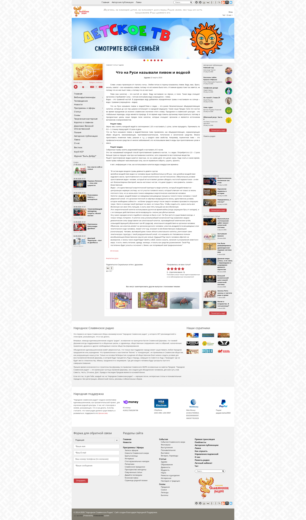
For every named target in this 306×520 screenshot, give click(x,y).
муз (101, 87)
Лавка (139, 2)
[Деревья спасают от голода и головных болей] (153, 300)
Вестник (78, 147)
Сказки (164, 490)
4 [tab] (155, 60)
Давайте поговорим (133, 475)
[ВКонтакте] (107, 268)
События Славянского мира (173, 442)
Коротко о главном (83, 122)
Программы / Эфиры (133, 448)
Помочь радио (209, 136)
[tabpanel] (153, 38)
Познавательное (168, 450)
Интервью (129, 459)
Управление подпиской (206, 454)
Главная (105, 2)
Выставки (165, 453)
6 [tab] (162, 60)
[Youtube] (204, 2)
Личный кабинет (203, 463)
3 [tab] (151, 60)
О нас (77, 143)
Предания (165, 487)
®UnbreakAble (98, 516)
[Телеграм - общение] (200, 2)
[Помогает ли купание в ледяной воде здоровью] (185, 300)
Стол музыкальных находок (137, 461)
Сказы (77, 115)
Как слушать (201, 451)
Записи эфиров (131, 450)
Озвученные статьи (133, 472)
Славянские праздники (135, 467)
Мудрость (165, 470)
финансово (103, 413)
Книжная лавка (131, 478)
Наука (163, 473)
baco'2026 (79, 515)
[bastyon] (230, 2)
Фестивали (165, 445)
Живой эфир (78, 82)
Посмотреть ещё (218, 130)
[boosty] (223, 2)
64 (96, 87)
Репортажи (129, 464)
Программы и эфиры (84, 108)
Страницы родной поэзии (136, 480)
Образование (167, 465)
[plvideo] (227, 2)
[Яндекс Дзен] (215, 2)
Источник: (114, 251)
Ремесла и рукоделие (170, 475)
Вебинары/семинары (84, 97)
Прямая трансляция (205, 439)
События (163, 439)
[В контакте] (208, 2)
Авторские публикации (123, 2)
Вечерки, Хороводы (169, 456)
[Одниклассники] (211, 2)
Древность (165, 467)
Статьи (77, 112)
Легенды (165, 492)
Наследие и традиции (170, 481)
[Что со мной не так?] (121, 300)
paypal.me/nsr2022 (223, 413)
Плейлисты (200, 442)
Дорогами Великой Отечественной (83, 127)
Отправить (81, 481)
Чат (223, 15)
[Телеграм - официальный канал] (196, 2)
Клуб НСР (79, 152)
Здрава (147, 78)
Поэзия (77, 132)
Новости (78, 104)
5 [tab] (158, 60)
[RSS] (219, 2)
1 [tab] (144, 60)
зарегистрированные (192, 274)
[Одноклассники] (111, 268)
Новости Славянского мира (137, 453)
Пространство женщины (135, 470)
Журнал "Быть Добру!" (85, 156)
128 (92, 87)
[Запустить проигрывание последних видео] (88, 72)
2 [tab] (148, 60)
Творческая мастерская (86, 119)
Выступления (167, 447)
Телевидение (81, 101)
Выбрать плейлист (96, 82)
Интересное (166, 478)
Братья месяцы (131, 456)
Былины (164, 495)
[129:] (153, 38)
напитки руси (112, 258)
